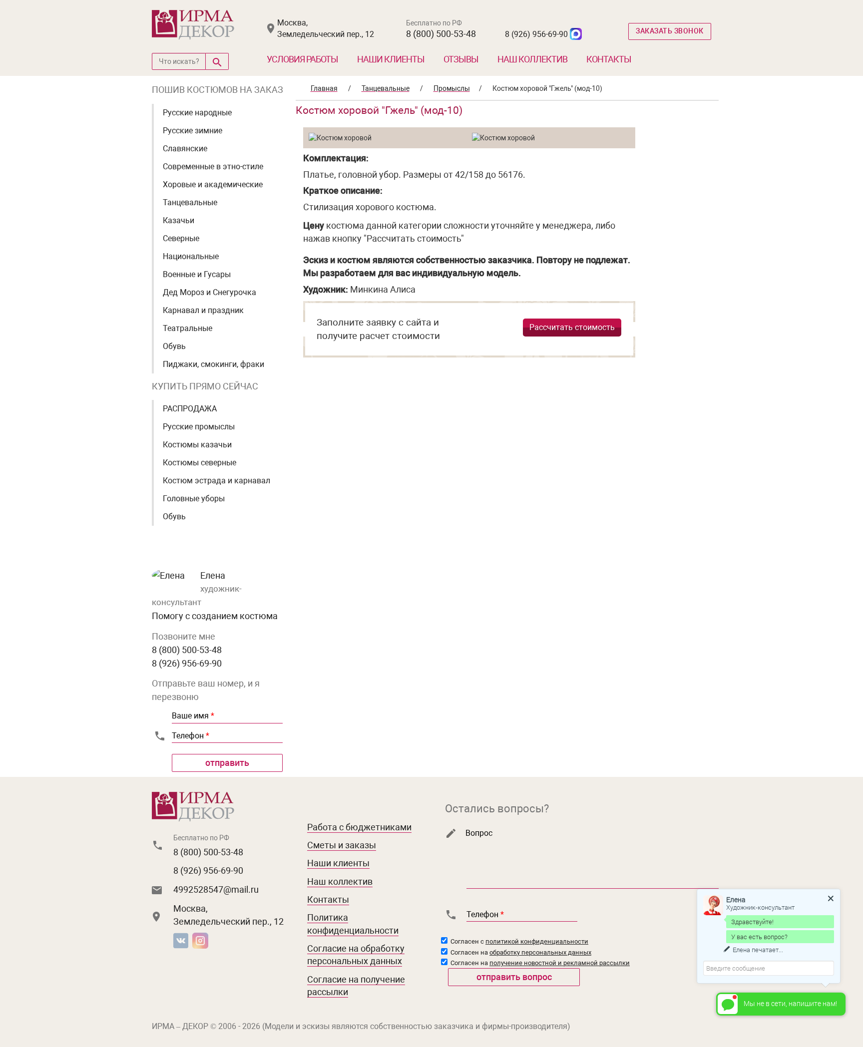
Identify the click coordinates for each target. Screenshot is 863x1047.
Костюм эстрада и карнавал (216, 480)
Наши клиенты (391, 59)
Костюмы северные (199, 462)
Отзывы (460, 59)
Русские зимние (192, 130)
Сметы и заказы (341, 845)
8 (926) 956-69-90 (536, 34)
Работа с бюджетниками (359, 827)
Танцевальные (190, 202)
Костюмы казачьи (197, 444)
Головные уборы (194, 498)
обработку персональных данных (540, 952)
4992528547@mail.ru (216, 889)
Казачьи (178, 220)
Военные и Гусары (197, 274)
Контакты (608, 59)
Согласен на (520, 952)
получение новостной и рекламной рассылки (559, 963)
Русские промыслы (199, 426)
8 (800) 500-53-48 (441, 33)
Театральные (187, 328)
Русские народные (197, 112)
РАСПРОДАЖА (190, 408)
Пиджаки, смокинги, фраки (213, 364)
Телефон (190, 735)
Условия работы (302, 59)
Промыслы (451, 88)
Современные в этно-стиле (213, 166)
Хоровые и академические (213, 184)
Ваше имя (193, 715)
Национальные (191, 256)
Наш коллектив (532, 59)
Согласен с (518, 941)
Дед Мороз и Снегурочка (209, 292)
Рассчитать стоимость (572, 327)
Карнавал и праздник (203, 310)
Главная (324, 88)
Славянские (185, 148)
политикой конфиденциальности (536, 941)
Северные (181, 238)
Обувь (174, 346)
